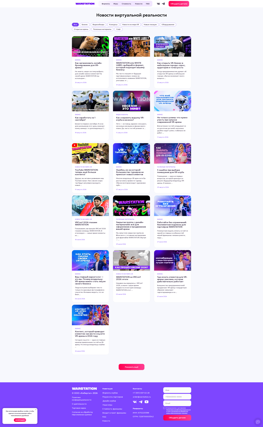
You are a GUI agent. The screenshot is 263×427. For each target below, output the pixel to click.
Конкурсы (113, 24)
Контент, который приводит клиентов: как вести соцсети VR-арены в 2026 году (90, 333)
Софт (118, 29)
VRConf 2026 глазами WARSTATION (86, 223)
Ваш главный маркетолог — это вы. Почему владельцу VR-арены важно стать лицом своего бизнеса (90, 280)
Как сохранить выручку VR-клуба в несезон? (130, 118)
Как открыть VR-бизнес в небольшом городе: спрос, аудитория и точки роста (171, 65)
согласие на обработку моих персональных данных (177, 412)
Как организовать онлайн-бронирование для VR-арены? (88, 65)
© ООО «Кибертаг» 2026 (85, 393)
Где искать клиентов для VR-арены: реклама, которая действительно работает (172, 279)
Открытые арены (81, 29)
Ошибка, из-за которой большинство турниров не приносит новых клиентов (130, 172)
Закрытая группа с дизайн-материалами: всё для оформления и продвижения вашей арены (131, 225)
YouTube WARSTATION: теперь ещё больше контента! (86, 172)
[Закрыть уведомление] (36, 410)
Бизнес (85, 24)
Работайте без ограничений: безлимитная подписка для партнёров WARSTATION (172, 224)
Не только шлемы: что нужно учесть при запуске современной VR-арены (172, 119)
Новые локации (150, 24)
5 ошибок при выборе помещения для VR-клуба (170, 171)
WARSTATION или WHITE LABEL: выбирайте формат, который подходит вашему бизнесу (130, 66)
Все (75, 24)
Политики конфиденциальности (178, 410)
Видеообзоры (98, 24)
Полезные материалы (102, 29)
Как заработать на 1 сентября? (85, 118)
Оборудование (168, 24)
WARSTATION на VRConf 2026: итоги (128, 278)
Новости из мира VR (130, 24)
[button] (179, 4)
